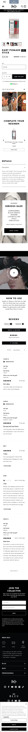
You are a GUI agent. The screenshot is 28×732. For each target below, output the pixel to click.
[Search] (22, 6)
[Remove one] (3, 76)
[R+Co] (4, 2)
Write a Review (14, 330)
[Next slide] (24, 140)
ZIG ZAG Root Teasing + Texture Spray (14, 142)
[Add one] (10, 76)
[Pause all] (24, 89)
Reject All (14, 724)
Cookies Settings (13, 720)
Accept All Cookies (14, 729)
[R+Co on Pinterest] (16, 687)
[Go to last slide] (3, 140)
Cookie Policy (6, 717)
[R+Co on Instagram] (5, 687)
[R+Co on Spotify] (19, 687)
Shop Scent (14, 230)
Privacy (3, 625)
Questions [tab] (19, 324)
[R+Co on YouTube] (12, 687)
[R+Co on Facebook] (9, 687)
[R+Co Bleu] (14, 2)
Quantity (4, 72)
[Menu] (3, 6)
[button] (20, 56)
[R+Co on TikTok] (23, 687)
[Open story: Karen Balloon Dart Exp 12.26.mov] (9, 101)
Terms (22, 624)
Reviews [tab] (8, 324)
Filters (15, 343)
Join (14, 613)
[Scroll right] (24, 101)
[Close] (26, 704)
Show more (13, 571)
